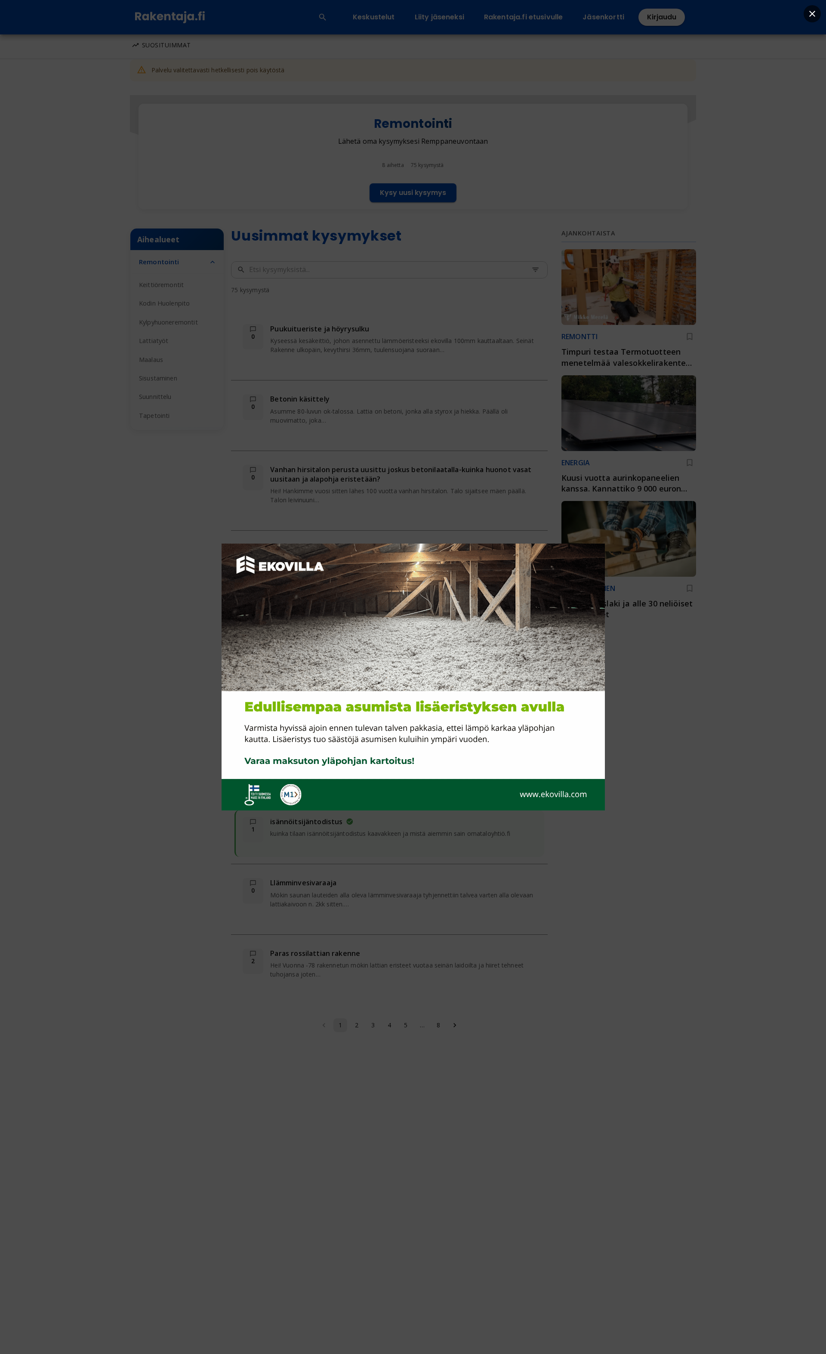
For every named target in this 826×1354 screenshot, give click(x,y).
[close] (812, 13)
